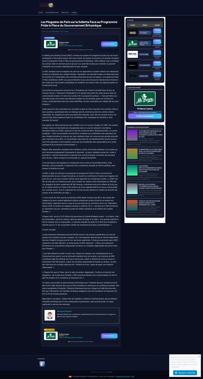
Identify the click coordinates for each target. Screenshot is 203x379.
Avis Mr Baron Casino (157, 46)
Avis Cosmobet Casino (157, 68)
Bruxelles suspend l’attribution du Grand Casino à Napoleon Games (150, 186)
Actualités (74, 12)
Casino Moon (109, 372)
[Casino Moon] (46, 4)
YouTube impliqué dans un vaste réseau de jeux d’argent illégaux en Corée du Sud (150, 134)
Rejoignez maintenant (186, 373)
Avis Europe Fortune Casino (157, 35)
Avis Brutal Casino (157, 57)
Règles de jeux (65, 12)
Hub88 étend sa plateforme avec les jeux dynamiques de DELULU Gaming (150, 151)
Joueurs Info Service (123, 376)
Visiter (157, 30)
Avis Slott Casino (157, 78)
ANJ (132, 376)
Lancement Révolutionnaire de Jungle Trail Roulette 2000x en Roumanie (150, 169)
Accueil (41, 12)
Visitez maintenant (145, 116)
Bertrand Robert (55, 31)
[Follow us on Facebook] (42, 366)
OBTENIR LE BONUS (109, 44)
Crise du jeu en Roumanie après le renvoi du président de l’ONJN (149, 203)
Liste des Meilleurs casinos (52, 12)
